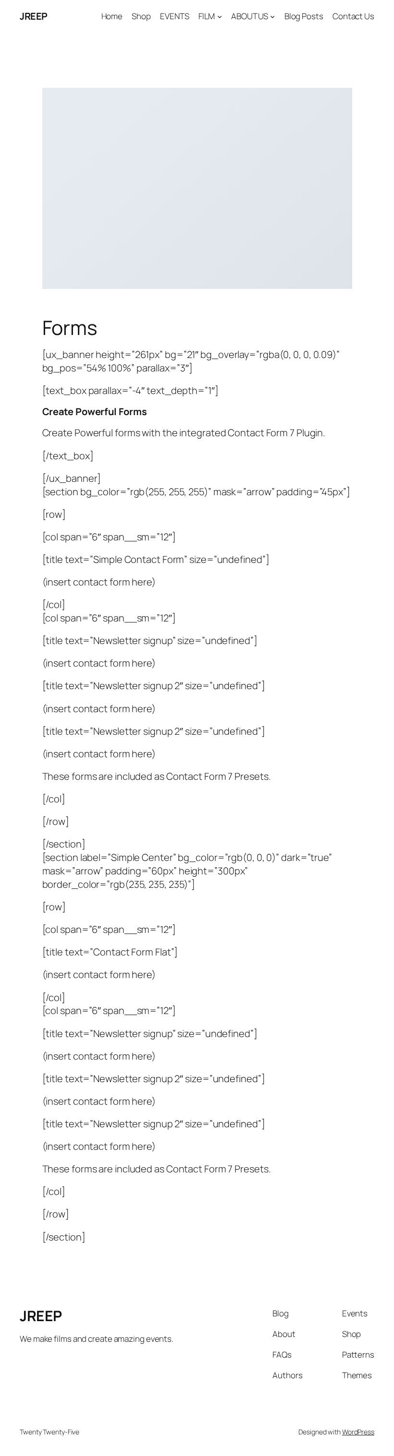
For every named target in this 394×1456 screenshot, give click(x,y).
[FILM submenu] (219, 16)
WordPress (358, 1431)
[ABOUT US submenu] (272, 16)
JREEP (34, 16)
